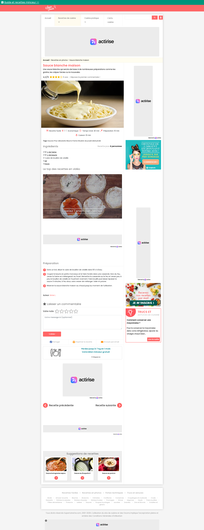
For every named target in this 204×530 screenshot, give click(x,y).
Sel (46, 161)
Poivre (47, 164)
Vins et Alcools (139, 502)
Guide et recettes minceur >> (21, 2)
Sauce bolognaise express (56, 473)
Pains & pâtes (151, 500)
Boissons (85, 498)
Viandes (127, 502)
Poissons (69, 502)
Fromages (110, 500)
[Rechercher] (155, 18)
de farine (52, 152)
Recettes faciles (70, 492)
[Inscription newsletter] (143, 294)
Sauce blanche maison (79, 60)
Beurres (75, 498)
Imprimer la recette (84, 342)
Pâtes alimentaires (55, 502)
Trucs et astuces (135, 492)
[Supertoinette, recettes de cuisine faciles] (50, 7)
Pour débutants (60, 141)
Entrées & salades (63, 500)
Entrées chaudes (80, 500)
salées (79, 502)
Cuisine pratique (91, 18)
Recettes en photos (59, 60)
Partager (56, 342)
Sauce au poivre (108, 473)
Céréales (96, 498)
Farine (75, 141)
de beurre (53, 155)
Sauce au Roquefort (82, 473)
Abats (49, 498)
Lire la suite (153, 339)
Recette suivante (106, 405)
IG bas (120, 500)
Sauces (50, 141)
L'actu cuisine (111, 20)
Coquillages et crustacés (137, 498)
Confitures (108, 498)
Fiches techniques (114, 492)
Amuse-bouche (62, 498)
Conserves (119, 498)
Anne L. (53, 295)
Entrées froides (96, 500)
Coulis (153, 498)
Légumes (130, 500)
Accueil (48, 18)
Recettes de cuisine (67, 18)
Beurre (69, 141)
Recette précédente (61, 405)
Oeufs (140, 500)
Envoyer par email (111, 342)
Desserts (49, 500)
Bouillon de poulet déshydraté (90, 141)
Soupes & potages (103, 502)
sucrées (117, 502)
